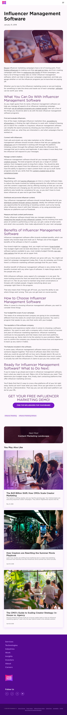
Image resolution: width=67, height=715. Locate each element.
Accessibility (56, 708)
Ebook (6, 68)
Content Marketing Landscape (33, 434)
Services (9, 642)
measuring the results (31, 72)
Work (7, 653)
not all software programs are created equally (29, 108)
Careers (9, 667)
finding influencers (11, 70)
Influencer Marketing (11, 415)
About (8, 664)
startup (25, 246)
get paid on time (41, 70)
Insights (9, 656)
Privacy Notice (29, 708)
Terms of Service (21, 708)
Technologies (11, 645)
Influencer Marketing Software (27, 415)
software (59, 88)
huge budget (55, 246)
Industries (10, 649)
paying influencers (28, 181)
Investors (9, 660)
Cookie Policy (49, 708)
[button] (33, 405)
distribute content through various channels (21, 202)
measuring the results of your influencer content (22, 219)
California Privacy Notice (39, 708)
